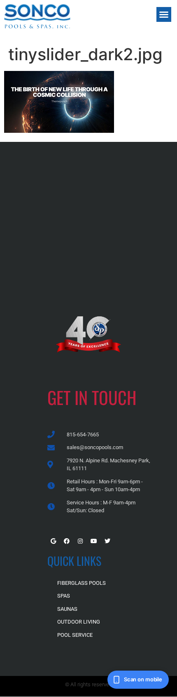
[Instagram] (80, 541)
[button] (164, 14)
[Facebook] (66, 541)
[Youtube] (94, 541)
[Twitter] (107, 541)
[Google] (53, 541)
